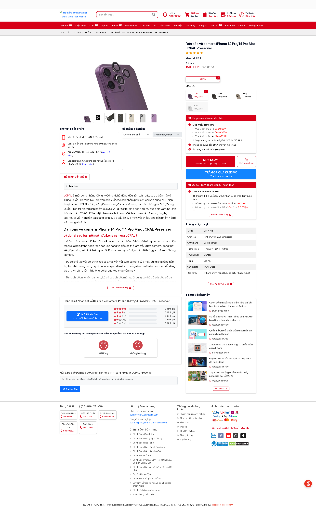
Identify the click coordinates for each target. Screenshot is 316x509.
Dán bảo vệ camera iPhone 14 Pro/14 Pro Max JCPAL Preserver (139, 32)
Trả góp (183, 426)
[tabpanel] (121, 236)
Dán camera (100, 32)
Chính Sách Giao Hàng (144, 434)
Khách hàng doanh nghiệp (192, 414)
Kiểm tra (213, 14)
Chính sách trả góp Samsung (146, 490)
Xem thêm (219, 388)
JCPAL (68, 195)
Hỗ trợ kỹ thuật (88, 415)
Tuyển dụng (88, 426)
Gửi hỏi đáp (71, 389)
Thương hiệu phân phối (191, 418)
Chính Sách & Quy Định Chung (147, 438)
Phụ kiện (77, 32)
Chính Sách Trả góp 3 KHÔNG (147, 478)
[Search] (154, 15)
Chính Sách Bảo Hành (143, 442)
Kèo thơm (184, 422)
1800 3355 (216, 505)
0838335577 (227, 505)
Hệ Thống (231, 14)
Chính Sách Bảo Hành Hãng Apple (149, 447)
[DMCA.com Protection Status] (239, 443)
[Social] (221, 435)
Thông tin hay (186, 435)
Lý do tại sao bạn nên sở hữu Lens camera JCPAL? (100, 235)
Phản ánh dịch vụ (68, 427)
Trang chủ (64, 32)
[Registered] (220, 443)
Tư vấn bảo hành (107, 415)
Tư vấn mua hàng (68, 415)
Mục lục (73, 186)
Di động (88, 32)
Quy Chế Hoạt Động (142, 474)
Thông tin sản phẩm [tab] (74, 176)
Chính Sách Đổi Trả (142, 455)
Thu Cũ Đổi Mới (187, 431)
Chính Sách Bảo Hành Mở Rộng (148, 451)
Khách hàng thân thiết (143, 494)
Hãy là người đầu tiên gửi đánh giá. (87, 316)
